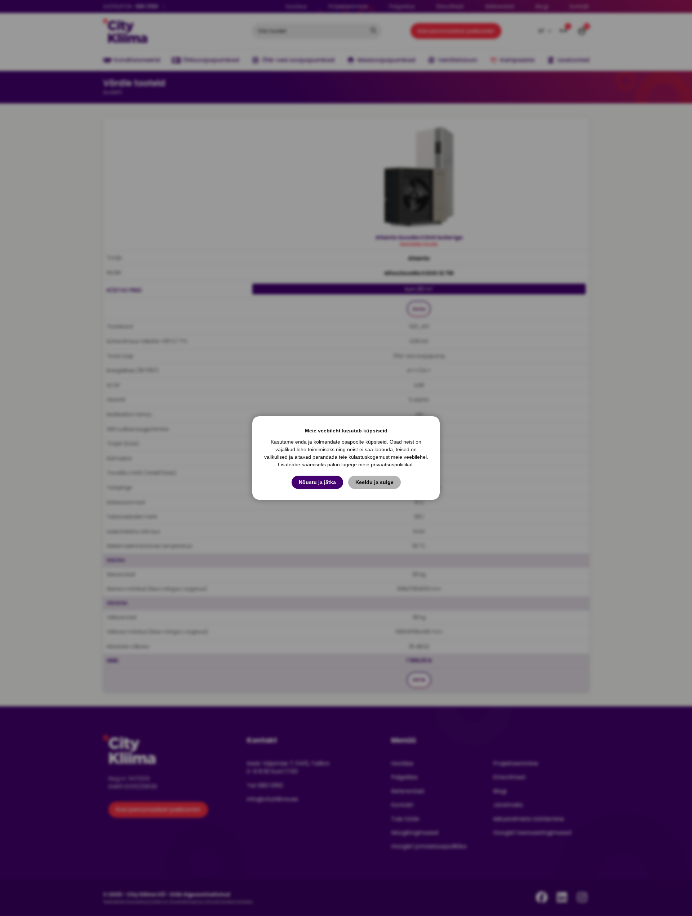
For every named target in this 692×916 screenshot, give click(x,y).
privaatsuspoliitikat (392, 464)
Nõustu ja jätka (317, 482)
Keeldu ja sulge (374, 482)
